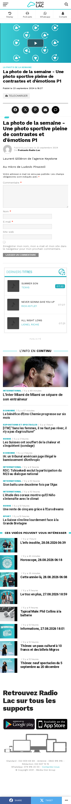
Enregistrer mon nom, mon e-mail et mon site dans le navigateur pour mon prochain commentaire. (34, 247)
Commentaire (12, 182)
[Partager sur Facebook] (16, 110)
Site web (8, 232)
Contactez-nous (51, 767)
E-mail (8, 221)
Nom (7, 211)
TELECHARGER (18, 95)
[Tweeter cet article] (25, 110)
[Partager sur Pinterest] (35, 110)
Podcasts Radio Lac (29, 150)
